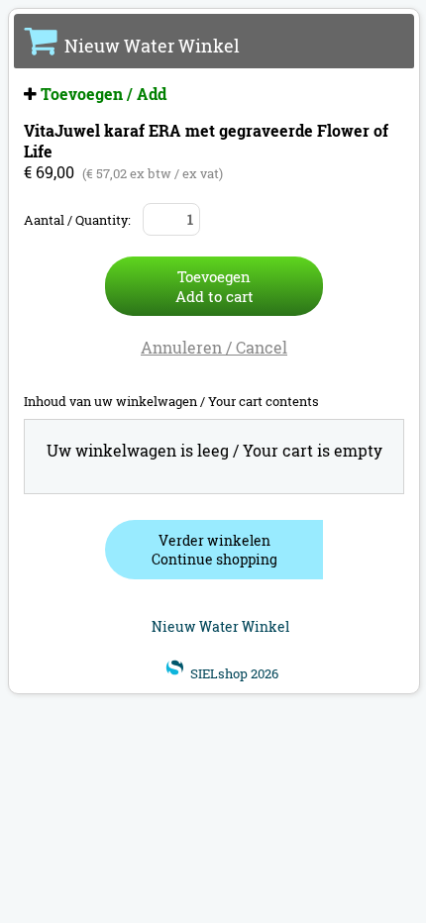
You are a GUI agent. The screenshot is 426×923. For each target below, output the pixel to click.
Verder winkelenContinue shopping (214, 549)
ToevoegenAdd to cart (214, 286)
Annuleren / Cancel (214, 347)
